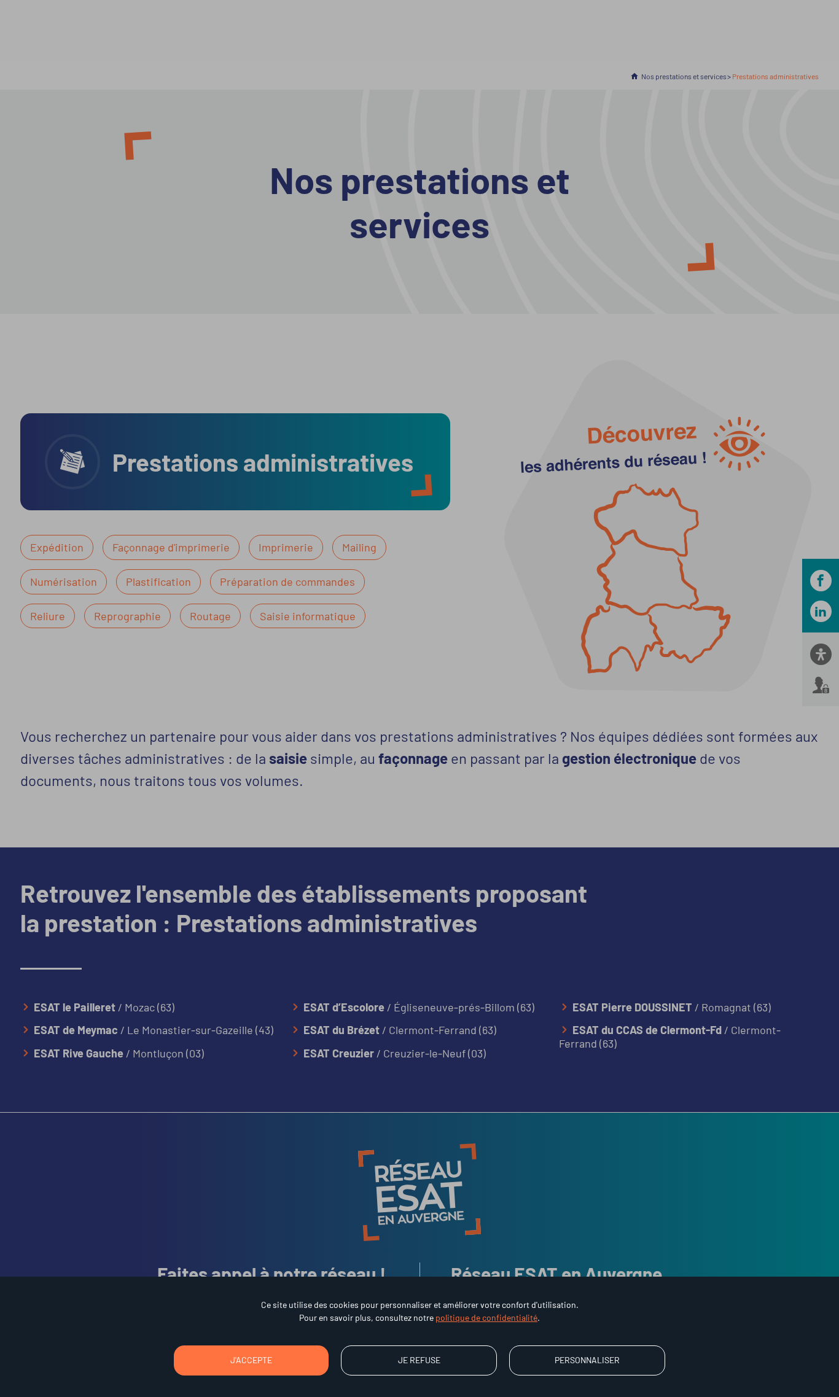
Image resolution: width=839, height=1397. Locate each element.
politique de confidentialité (486, 1317)
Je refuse (419, 1360)
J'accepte (251, 1360)
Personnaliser (587, 1360)
